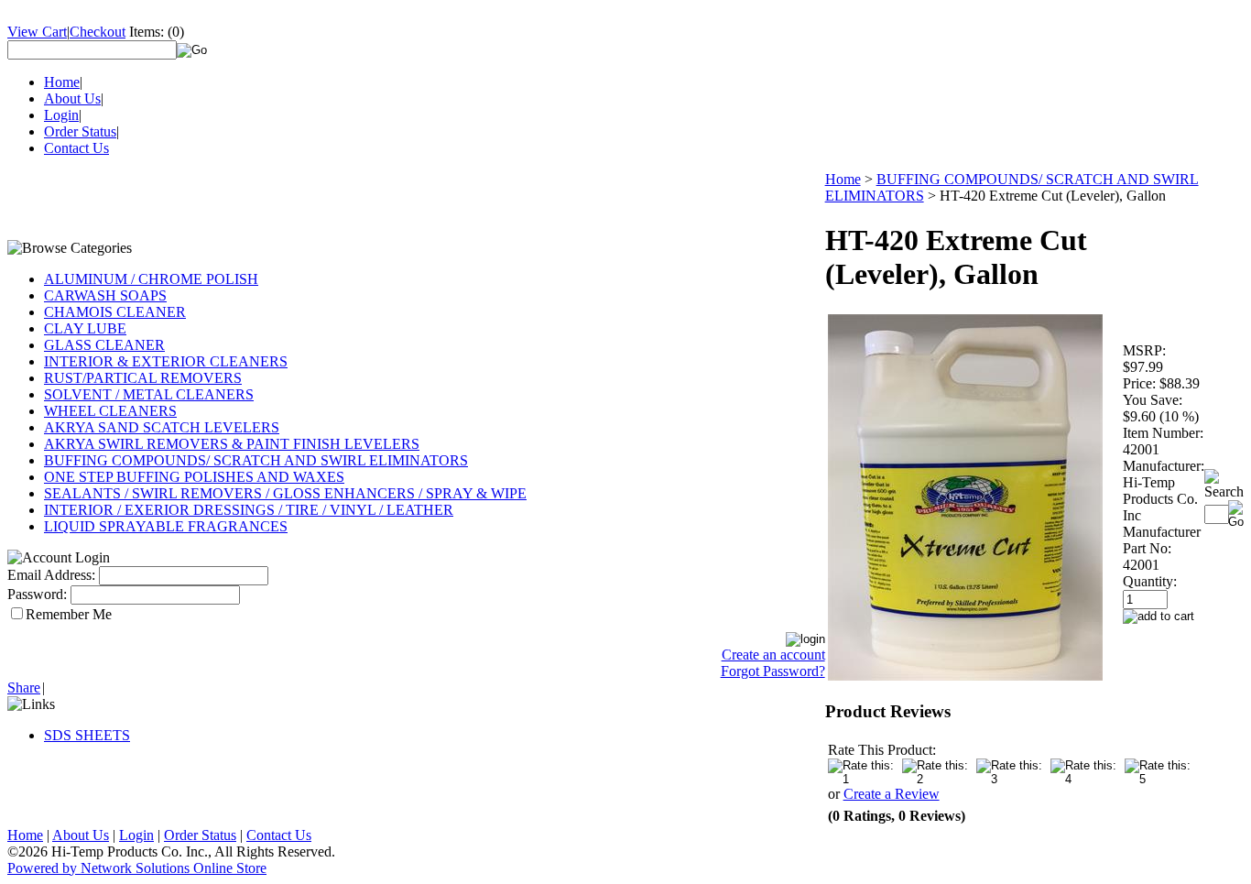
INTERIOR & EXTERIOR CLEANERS (166, 361)
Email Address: (51, 575)
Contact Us (76, 148)
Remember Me (69, 614)
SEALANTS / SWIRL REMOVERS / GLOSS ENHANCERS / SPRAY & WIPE (285, 493)
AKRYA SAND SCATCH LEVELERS (161, 427)
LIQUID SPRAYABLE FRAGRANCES (166, 526)
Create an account (773, 654)
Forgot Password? (773, 671)
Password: (37, 594)
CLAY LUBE (85, 328)
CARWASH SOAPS (105, 295)
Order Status (80, 131)
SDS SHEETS (87, 735)
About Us (72, 98)
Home (62, 82)
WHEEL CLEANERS (110, 411)
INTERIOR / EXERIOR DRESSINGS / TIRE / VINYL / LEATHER (248, 510)
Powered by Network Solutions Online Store (137, 868)
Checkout (97, 31)
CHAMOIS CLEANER (115, 312)
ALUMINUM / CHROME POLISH (151, 279)
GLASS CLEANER (104, 345)
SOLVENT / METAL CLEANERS (149, 394)
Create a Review (891, 794)
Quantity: (1150, 581)
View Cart (37, 31)
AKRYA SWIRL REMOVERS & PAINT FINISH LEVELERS (231, 444)
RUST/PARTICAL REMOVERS (143, 378)
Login (61, 115)
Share (23, 687)
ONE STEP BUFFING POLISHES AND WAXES (194, 477)
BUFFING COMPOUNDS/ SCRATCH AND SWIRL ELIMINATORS (256, 460)
